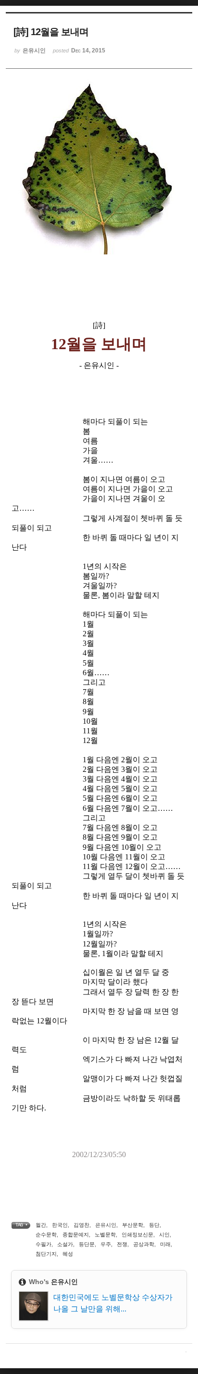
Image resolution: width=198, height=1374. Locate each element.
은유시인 (105, 1225)
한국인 (60, 1225)
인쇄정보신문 (137, 1234)
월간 (41, 1225)
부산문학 (132, 1225)
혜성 (67, 1254)
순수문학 (46, 1234)
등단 (154, 1225)
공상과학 (143, 1244)
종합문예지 (75, 1234)
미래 (165, 1244)
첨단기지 (46, 1254)
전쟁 (122, 1244)
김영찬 (81, 1225)
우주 (105, 1244)
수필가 (43, 1244)
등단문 (87, 1244)
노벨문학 (105, 1234)
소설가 (65, 1244)
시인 (164, 1234)
